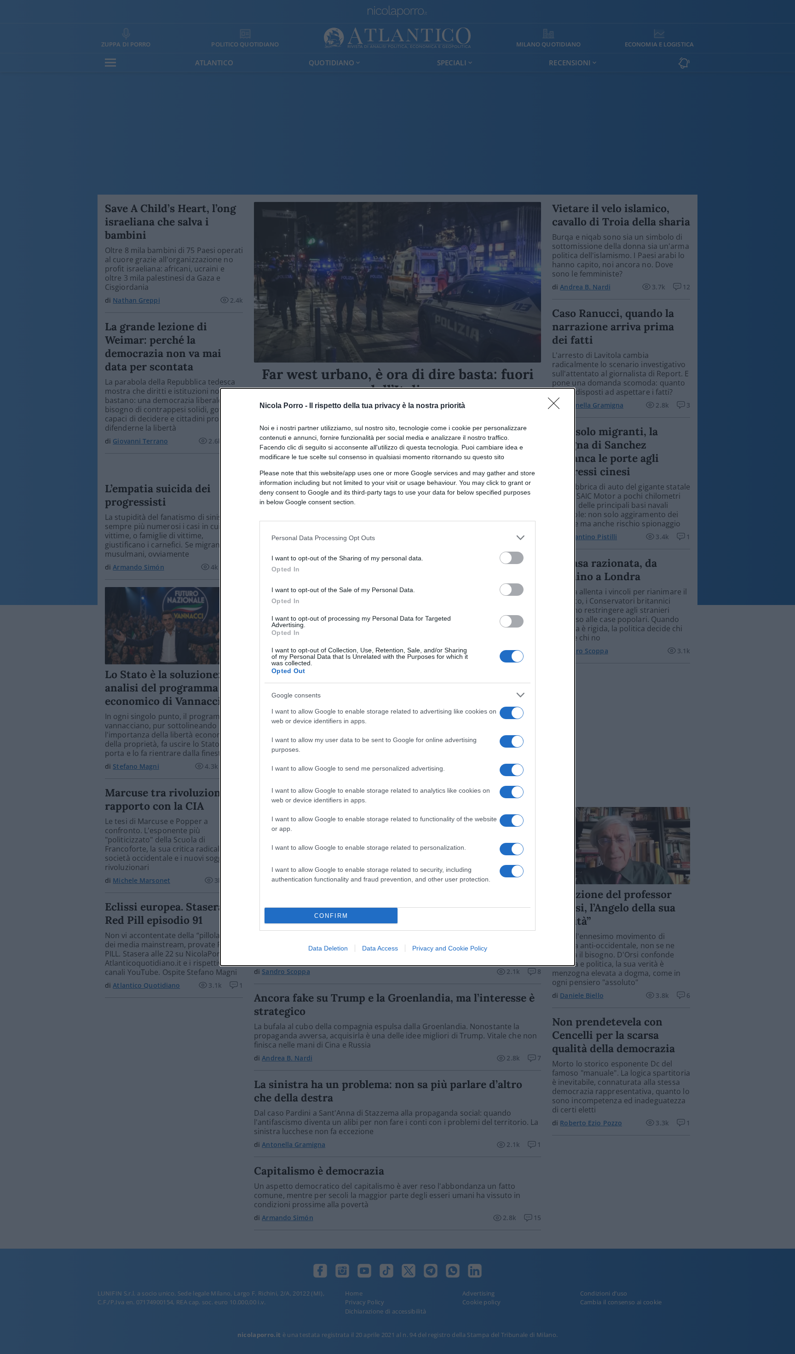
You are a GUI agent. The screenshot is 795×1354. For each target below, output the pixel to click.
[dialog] (397, 677)
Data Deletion (328, 948)
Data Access (380, 948)
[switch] (512, 558)
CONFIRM (331, 915)
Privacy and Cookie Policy (449, 948)
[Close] (556, 406)
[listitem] (397, 537)
